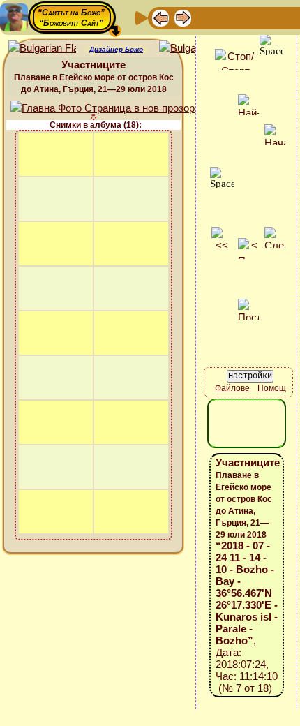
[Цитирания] (227, 17)
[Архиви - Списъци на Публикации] (205, 17)
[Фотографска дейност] (272, 17)
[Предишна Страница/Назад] (160, 17)
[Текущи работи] (249, 17)
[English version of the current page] (42, 48)
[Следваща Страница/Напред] (182, 17)
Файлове (232, 388)
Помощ (271, 388)
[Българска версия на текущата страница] (193, 48)
